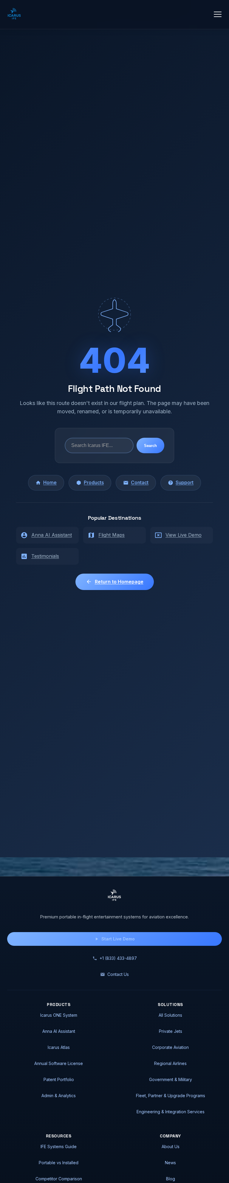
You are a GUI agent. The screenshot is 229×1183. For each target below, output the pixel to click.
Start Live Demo (118, 938)
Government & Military (170, 1079)
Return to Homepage (119, 582)
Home (50, 482)
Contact (139, 482)
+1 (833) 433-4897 (118, 958)
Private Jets (170, 1031)
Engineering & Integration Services (171, 1111)
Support (185, 482)
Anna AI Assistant (51, 535)
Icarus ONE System (58, 1015)
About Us (171, 1146)
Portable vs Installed (58, 1162)
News (170, 1162)
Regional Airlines (170, 1063)
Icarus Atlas (59, 1047)
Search (150, 445)
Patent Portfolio (59, 1079)
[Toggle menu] (217, 14)
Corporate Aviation (170, 1047)
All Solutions (170, 1015)
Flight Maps (111, 535)
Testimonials (45, 556)
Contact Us (118, 974)
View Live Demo (183, 535)
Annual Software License (58, 1063)
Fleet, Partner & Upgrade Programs (170, 1095)
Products (94, 482)
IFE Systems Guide (59, 1146)
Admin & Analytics (58, 1095)
